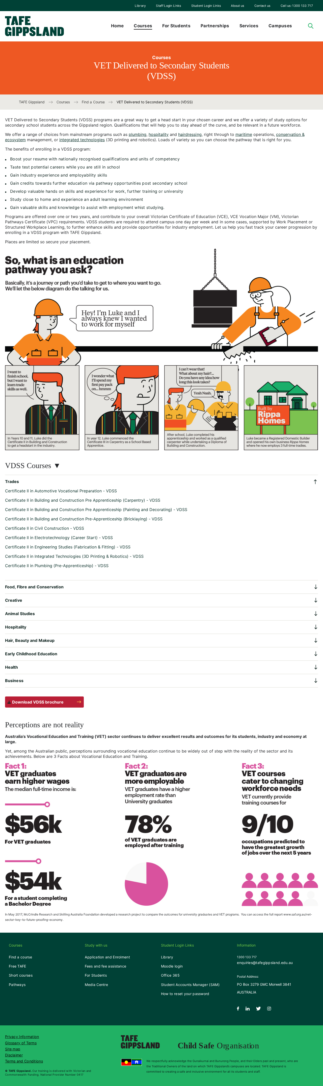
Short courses (21, 975)
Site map (12, 1049)
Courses (64, 102)
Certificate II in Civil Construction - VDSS (44, 528)
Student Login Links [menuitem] (206, 6)
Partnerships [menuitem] (215, 25)
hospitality (159, 134)
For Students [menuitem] (176, 25)
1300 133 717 (247, 957)
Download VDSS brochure (38, 702)
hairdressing (189, 134)
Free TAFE (17, 966)
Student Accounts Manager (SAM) (190, 984)
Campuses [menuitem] (280, 25)
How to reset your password (185, 994)
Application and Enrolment (107, 957)
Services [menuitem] (248, 25)
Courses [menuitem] (143, 25)
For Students (96, 975)
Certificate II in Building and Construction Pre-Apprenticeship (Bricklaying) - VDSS (84, 518)
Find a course (20, 957)
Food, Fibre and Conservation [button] (34, 586)
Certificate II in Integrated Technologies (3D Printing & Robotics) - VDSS (74, 556)
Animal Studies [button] (20, 613)
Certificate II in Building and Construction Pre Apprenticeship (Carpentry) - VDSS (82, 500)
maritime (243, 134)
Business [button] (14, 680)
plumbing (137, 134)
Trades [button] (12, 481)
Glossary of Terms (21, 1043)
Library (140, 6)
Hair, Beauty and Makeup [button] (30, 640)
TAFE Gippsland (32, 102)
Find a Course (94, 102)
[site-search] (311, 26)
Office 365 (170, 975)
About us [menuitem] (237, 6)
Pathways (17, 984)
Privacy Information (22, 1036)
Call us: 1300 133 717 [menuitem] (297, 6)
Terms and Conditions (24, 1061)
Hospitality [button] (15, 627)
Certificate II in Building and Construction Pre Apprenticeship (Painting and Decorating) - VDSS (96, 509)
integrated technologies (82, 139)
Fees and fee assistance (105, 966)
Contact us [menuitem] (262, 6)
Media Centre (96, 984)
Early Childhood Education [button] (31, 653)
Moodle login (172, 966)
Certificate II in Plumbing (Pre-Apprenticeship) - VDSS (57, 565)
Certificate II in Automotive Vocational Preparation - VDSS (61, 490)
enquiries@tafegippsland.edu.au (265, 962)
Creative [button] (13, 600)
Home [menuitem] (117, 25)
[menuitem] (140, 5)
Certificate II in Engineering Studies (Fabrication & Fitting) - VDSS (67, 546)
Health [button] (11, 667)
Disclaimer (14, 1055)
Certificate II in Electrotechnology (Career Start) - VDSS (59, 537)
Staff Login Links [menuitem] (168, 6)
